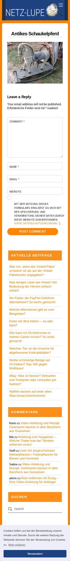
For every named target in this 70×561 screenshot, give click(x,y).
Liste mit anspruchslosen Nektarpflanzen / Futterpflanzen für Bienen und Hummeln (33, 454)
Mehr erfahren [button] (16, 544)
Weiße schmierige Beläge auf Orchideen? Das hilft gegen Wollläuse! (29, 364)
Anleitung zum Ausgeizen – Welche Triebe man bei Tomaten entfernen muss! (32, 441)
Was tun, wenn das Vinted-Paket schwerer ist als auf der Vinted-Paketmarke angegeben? (32, 271)
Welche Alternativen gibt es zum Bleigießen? (31, 312)
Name (14, 166)
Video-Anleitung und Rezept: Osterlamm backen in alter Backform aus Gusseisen (34, 427)
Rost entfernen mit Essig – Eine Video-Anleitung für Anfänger (33, 480)
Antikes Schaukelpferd (35, 33)
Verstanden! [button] (35, 553)
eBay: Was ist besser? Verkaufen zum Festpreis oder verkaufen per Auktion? (32, 380)
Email (14, 179)
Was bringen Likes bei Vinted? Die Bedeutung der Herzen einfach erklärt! (33, 286)
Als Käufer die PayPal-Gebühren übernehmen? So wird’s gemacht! (32, 300)
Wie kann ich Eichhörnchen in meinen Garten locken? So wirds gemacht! (32, 337)
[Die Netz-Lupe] (34, 15)
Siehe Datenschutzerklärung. (36, 223)
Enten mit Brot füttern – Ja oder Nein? (31, 323)
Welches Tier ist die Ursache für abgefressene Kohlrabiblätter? (31, 350)
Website (15, 191)
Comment (17, 121)
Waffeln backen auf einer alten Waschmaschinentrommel (30, 393)
